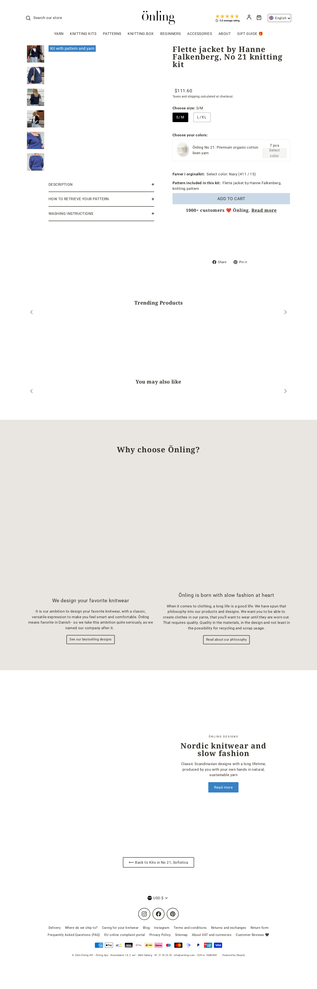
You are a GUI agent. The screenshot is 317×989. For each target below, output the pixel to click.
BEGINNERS (170, 33)
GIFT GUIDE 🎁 (250, 33)
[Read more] (89, 763)
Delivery (55, 928)
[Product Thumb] (35, 54)
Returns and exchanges (228, 928)
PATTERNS (112, 33)
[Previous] (31, 313)
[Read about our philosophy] (226, 526)
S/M (180, 117)
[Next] (285, 313)
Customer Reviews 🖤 (252, 935)
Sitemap (181, 935)
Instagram (161, 928)
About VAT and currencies (211, 935)
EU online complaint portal (124, 935)
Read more (264, 210)
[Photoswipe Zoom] (101, 110)
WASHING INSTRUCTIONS (71, 213)
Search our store (47, 18)
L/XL (202, 117)
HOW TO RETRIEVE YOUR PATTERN (79, 199)
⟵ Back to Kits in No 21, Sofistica (158, 862)
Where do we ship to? (81, 928)
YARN (59, 33)
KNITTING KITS (83, 33)
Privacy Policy (160, 935)
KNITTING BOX (141, 33)
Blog (146, 928)
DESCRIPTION (61, 184)
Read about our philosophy (226, 640)
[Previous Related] (31, 392)
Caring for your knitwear (120, 928)
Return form (260, 928)
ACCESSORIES (199, 33)
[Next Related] (285, 392)
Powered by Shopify (233, 955)
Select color (274, 153)
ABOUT (224, 33)
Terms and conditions (190, 928)
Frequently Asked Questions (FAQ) (74, 935)
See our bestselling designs (90, 639)
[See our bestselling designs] (90, 529)
